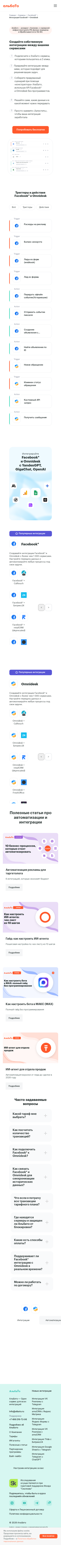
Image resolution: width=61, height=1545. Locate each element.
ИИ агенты (14, 1440)
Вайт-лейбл (15, 1456)
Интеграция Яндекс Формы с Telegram (40, 1421)
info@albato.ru (16, 1411)
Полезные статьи (18, 1444)
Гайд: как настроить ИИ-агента (27, 938)
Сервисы (22, 15)
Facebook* (32, 15)
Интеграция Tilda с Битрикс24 (41, 1440)
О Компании (15, 1432)
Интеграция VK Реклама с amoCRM (40, 1432)
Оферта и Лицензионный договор (26, 1509)
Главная (12, 15)
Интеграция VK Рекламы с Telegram (40, 1401)
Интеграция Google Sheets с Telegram (42, 1448)
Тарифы (13, 1436)
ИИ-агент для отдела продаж (26, 1069)
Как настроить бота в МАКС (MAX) (29, 1004)
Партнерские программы (16, 1450)
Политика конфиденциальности (25, 1513)
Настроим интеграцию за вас (28, 1468)
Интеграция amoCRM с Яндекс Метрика (41, 1411)
